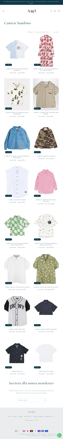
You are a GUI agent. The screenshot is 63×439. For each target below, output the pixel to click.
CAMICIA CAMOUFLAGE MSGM (46, 156)
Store (36, 420)
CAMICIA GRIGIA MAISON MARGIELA (46, 329)
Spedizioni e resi (49, 416)
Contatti (15, 416)
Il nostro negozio (29, 420)
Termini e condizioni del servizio (33, 435)
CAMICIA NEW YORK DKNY (17, 329)
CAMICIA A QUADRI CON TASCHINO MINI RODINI (45, 113)
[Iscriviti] (45, 400)
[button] (3, 11)
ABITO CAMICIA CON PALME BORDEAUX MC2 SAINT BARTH (46, 69)
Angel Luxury (24, 434)
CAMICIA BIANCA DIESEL (45, 371)
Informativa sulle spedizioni (48, 435)
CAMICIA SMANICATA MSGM (17, 199)
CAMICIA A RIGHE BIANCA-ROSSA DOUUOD (46, 200)
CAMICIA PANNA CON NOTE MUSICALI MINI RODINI (17, 113)
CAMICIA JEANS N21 (17, 371)
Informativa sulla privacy (53, 434)
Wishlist (20, 416)
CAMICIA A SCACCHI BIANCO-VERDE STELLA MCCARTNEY (17, 244)
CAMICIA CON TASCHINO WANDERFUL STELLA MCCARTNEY (46, 244)
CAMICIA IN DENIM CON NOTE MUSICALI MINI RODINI (17, 156)
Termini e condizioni (38, 416)
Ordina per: (30, 32)
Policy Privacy (27, 416)
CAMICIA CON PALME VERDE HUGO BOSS (46, 287)
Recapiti (57, 435)
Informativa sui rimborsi (42, 434)
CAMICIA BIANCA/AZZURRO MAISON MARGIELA (17, 69)
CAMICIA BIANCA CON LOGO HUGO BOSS (17, 287)
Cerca (9, 416)
